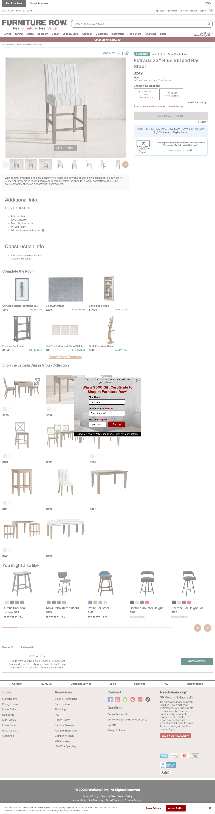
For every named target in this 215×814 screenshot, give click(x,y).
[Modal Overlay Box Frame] (107, 407)
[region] (107, 808)
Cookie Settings (153, 808)
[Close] (210, 808)
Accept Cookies (175, 808)
